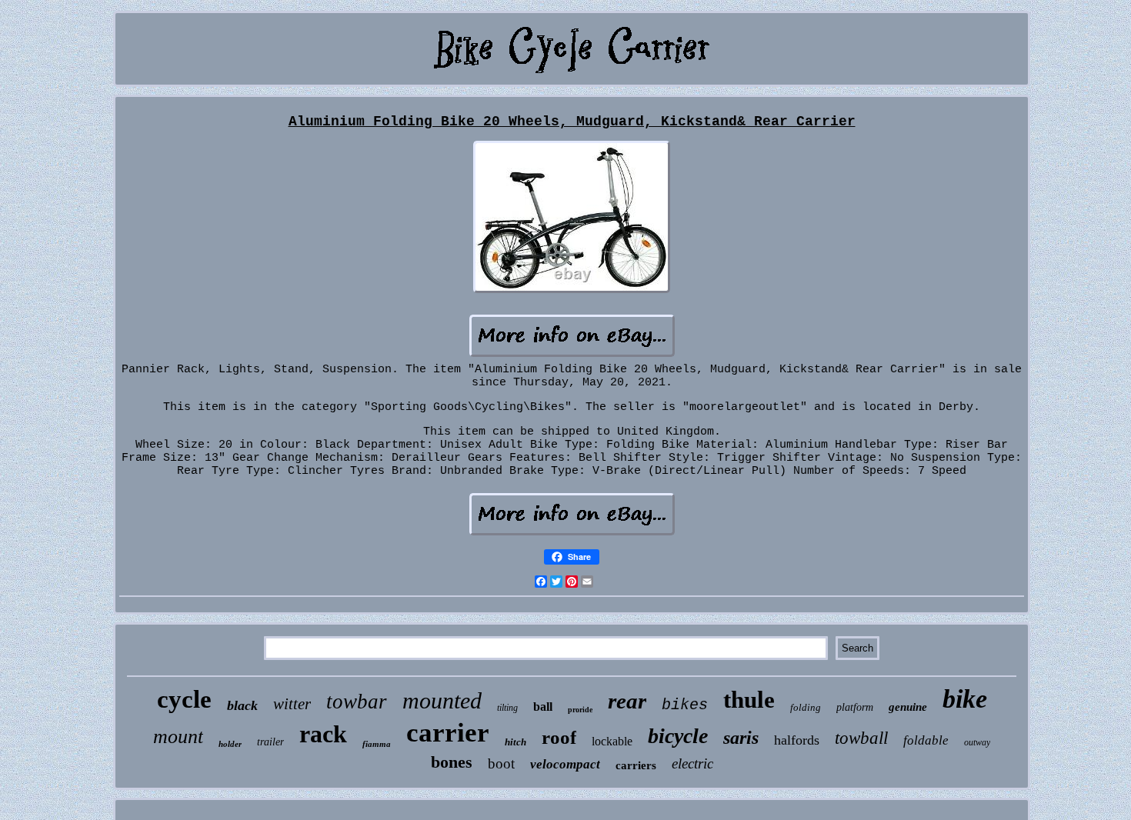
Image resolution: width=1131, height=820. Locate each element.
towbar (356, 701)
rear (627, 700)
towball (861, 738)
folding (805, 707)
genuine (908, 707)
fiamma (376, 743)
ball (542, 706)
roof (559, 737)
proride (580, 709)
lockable (612, 741)
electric (692, 763)
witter (292, 704)
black (242, 705)
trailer (270, 742)
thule (749, 699)
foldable (926, 740)
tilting (507, 707)
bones (451, 762)
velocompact (565, 764)
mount (178, 736)
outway (977, 742)
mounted (442, 700)
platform (854, 707)
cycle (184, 699)
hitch (515, 742)
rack (323, 734)
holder (230, 743)
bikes (685, 705)
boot (501, 763)
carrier (447, 733)
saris (741, 738)
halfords (796, 740)
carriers (636, 765)
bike (964, 699)
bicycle (678, 736)
